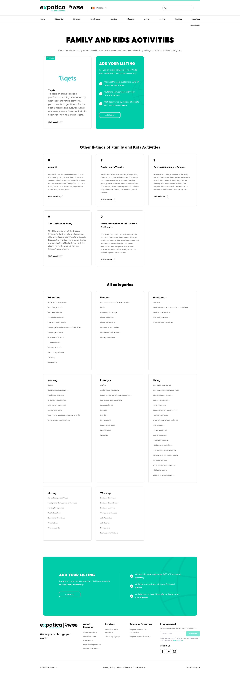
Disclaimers (195, 25)
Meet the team (89, 637)
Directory (196, 19)
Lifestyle (130, 19)
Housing (113, 19)
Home (42, 19)
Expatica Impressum (92, 645)
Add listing (109, 115)
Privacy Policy (178, 640)
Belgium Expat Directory (140, 637)
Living (146, 19)
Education (59, 19)
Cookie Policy (139, 667)
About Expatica (90, 633)
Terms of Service (124, 667)
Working (178, 19)
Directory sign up (112, 637)
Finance (76, 19)
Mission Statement (91, 649)
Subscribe (193, 634)
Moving (162, 19)
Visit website (54, 122)
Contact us (88, 641)
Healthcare (95, 19)
